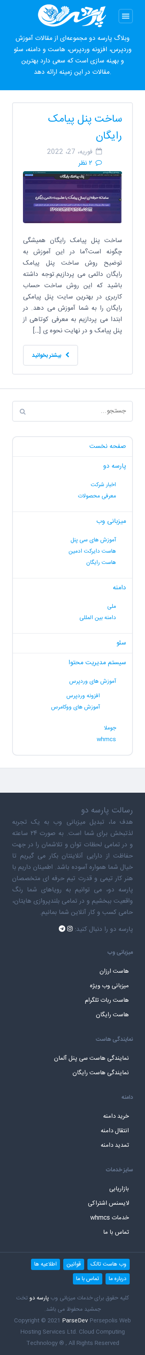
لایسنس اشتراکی (108, 1203)
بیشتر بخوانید (47, 356)
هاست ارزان (114, 971)
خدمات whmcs (109, 1218)
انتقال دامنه (115, 1131)
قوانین (73, 1264)
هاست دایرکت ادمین (92, 551)
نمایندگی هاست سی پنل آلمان (91, 1058)
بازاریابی (119, 1189)
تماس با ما (116, 1232)
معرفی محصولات (97, 496)
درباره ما (117, 1279)
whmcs (106, 739)
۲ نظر (85, 163)
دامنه (119, 587)
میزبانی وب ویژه (109, 986)
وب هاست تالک (108, 1264)
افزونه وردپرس (83, 696)
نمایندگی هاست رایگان (100, 1073)
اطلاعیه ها (45, 1264)
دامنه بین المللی (97, 618)
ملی (111, 606)
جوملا (110, 728)
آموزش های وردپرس (92, 681)
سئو (121, 643)
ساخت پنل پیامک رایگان (85, 128)
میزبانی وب (111, 521)
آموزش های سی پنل (93, 540)
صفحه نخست (107, 446)
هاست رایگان (101, 563)
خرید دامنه (116, 1116)
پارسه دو (114, 466)
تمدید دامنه (115, 1145)
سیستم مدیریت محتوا (97, 662)
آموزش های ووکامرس (75, 707)
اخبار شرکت (103, 485)
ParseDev (75, 1321)
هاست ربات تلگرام (107, 1000)
